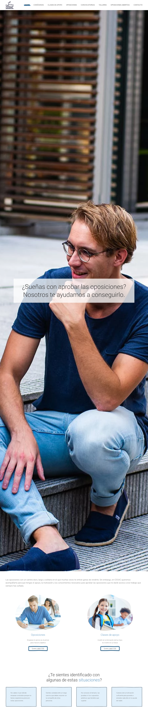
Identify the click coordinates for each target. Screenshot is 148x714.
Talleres (103, 5)
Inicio (27, 5)
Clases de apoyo (55, 5)
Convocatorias (88, 5)
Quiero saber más (38, 648)
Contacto (138, 5)
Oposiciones (71, 5)
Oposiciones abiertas (120, 5)
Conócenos (39, 5)
